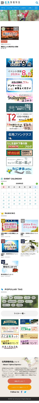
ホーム (3, 7)
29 (35, 204)
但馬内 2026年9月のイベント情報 (9, 254)
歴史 (4, 301)
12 (19, 197)
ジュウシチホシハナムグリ (28, 254)
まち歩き (27, 297)
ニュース (9, 7)
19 (19, 200)
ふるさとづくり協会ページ (18, 387)
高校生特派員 (12, 301)
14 (30, 197)
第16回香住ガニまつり (7, 274)
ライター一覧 (19, 313)
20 (25, 200)
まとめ (5, 297)
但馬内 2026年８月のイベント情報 (29, 234)
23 (3, 204)
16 (3, 200)
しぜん (30, 7)
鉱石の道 (20, 301)
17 (9, 200)
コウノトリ (29, 301)
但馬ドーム (6, 305)
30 (3, 207)
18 (14, 200)
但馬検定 (19, 305)
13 (25, 197)
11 (14, 197)
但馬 (13, 305)
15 (35, 197)
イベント (16, 7)
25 (14, 204)
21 (30, 200)
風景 (11, 297)
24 (9, 204)
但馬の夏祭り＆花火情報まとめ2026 (9, 234)
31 (9, 207)
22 (35, 200)
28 (30, 204)
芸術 (33, 297)
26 (19, 204)
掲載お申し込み (18, 381)
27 (25, 204)
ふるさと (23, 7)
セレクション (18, 297)
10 (9, 197)
